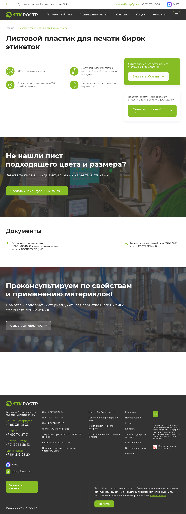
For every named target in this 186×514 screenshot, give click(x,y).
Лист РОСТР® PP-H (52, 417)
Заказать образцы (146, 76)
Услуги (140, 14)
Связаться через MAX (26, 325)
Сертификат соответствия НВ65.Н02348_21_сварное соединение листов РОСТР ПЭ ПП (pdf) (34, 246)
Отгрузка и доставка (136, 448)
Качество (122, 14)
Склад (128, 423)
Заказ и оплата (133, 442)
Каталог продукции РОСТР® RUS (167, 447)
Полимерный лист (59, 14)
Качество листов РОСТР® (56, 442)
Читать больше (158, 495)
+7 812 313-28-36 (151, 4)
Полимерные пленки (94, 14)
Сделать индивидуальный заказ (35, 191)
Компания (130, 412)
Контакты (159, 14)
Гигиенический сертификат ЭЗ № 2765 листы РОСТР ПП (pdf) (153, 245)
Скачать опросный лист (147, 110)
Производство (133, 417)
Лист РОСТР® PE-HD (53, 423)
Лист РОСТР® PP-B (52, 412)
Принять (104, 503)
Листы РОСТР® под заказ (55, 428)
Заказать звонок (16, 487)
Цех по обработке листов (101, 412)
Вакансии (130, 453)
